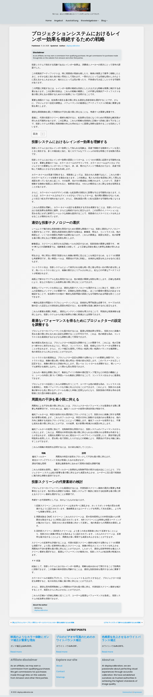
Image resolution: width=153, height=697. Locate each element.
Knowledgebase (89, 20)
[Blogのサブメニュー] (107, 20)
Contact (60, 671)
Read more (16, 651)
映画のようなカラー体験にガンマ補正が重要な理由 (30, 638)
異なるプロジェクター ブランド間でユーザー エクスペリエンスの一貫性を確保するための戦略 (43, 622)
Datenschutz (127, 692)
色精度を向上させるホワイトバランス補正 (121, 638)
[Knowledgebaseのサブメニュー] (98, 20)
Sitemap (60, 677)
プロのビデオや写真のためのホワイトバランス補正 (75, 638)
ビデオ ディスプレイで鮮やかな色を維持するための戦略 (122, 622)
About (59, 665)
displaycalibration (73, 46)
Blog (103, 20)
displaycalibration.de (25, 692)
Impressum (138, 692)
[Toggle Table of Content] (41, 134)
